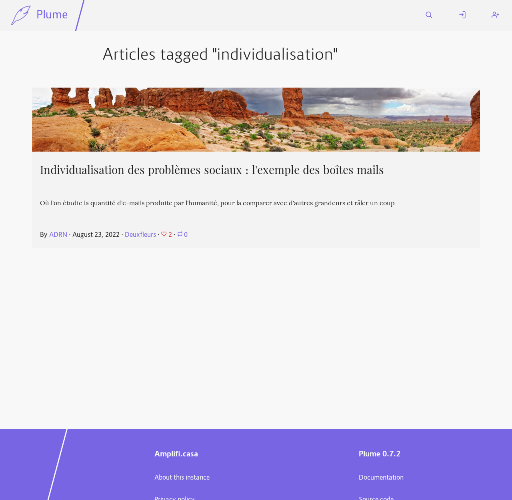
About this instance (182, 478)
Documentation (381, 478)
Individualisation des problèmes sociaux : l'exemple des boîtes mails (212, 170)
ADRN (58, 235)
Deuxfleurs (140, 235)
